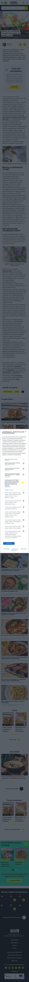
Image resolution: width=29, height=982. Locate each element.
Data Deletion (6, 549)
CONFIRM (9, 543)
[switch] (23, 463)
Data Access (15, 549)
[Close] (26, 432)
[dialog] (14, 491)
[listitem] (14, 460)
